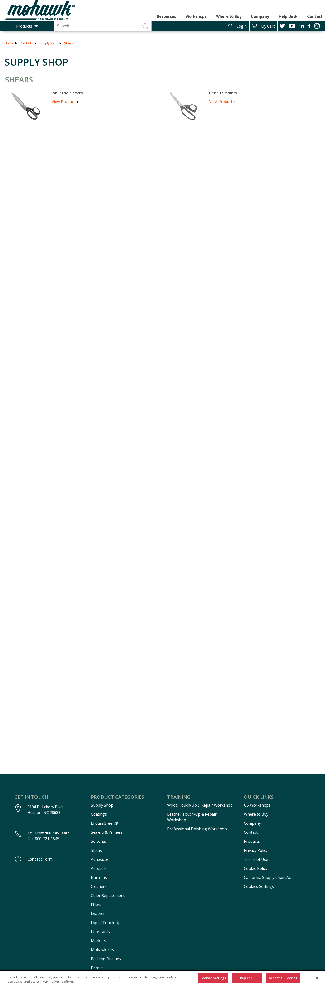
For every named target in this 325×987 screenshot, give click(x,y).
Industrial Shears (67, 93)
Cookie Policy (255, 868)
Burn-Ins (99, 877)
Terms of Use (256, 859)
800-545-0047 (57, 833)
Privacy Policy (256, 850)
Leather (98, 913)
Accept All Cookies (283, 978)
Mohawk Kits (102, 949)
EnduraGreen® (104, 823)
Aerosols (99, 868)
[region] (162, 978)
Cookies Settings (259, 886)
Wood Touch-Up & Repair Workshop (200, 805)
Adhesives (100, 859)
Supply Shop (48, 43)
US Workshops (257, 805)
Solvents (98, 841)
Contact (315, 16)
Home (9, 43)
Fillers (96, 904)
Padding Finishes (106, 958)
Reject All (247, 978)
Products (24, 26)
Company (260, 16)
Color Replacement (108, 895)
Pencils (97, 967)
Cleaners (99, 886)
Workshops (196, 16)
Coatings (99, 814)
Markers (98, 940)
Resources (166, 16)
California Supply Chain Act (268, 877)
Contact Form (40, 859)
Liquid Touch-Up (106, 922)
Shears (69, 43)
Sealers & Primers (107, 832)
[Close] (317, 978)
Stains (96, 850)
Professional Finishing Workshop (197, 829)
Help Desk (288, 16)
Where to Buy (228, 16)
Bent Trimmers (223, 93)
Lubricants (100, 931)
